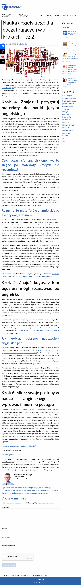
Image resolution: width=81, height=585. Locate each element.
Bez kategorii (67, 96)
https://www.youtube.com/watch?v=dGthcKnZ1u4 (20, 446)
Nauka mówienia (68, 125)
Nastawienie (66, 120)
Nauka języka (22, 44)
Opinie (49, 15)
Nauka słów (66, 128)
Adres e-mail (6, 537)
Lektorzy (39, 15)
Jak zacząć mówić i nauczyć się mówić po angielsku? (73, 44)
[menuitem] (9, 15)
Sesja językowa (23, 15)
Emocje (65, 112)
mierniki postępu (45, 488)
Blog (65, 15)
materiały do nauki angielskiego (26, 488)
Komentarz (6, 507)
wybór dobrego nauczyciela (38, 493)
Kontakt (74, 15)
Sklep (56, 15)
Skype (64, 138)
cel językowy (10, 488)
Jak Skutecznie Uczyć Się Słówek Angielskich (73, 33)
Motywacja (66, 117)
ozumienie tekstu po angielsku (47, 490)
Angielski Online (6, 15)
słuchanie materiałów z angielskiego (15, 493)
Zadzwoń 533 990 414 (40, 581)
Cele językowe (67, 106)
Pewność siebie (67, 130)
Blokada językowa (69, 98)
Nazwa (4, 529)
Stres (64, 141)
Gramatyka (66, 114)
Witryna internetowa (8, 545)
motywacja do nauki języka (11, 490)
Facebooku (42, 575)
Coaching (65, 109)
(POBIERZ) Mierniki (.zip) (11, 455)
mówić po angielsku (29, 490)
